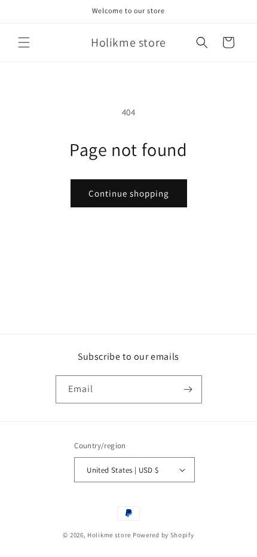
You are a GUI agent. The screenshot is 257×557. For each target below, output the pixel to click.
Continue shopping (128, 193)
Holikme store (109, 535)
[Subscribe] (188, 389)
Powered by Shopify (163, 535)
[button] (24, 42)
